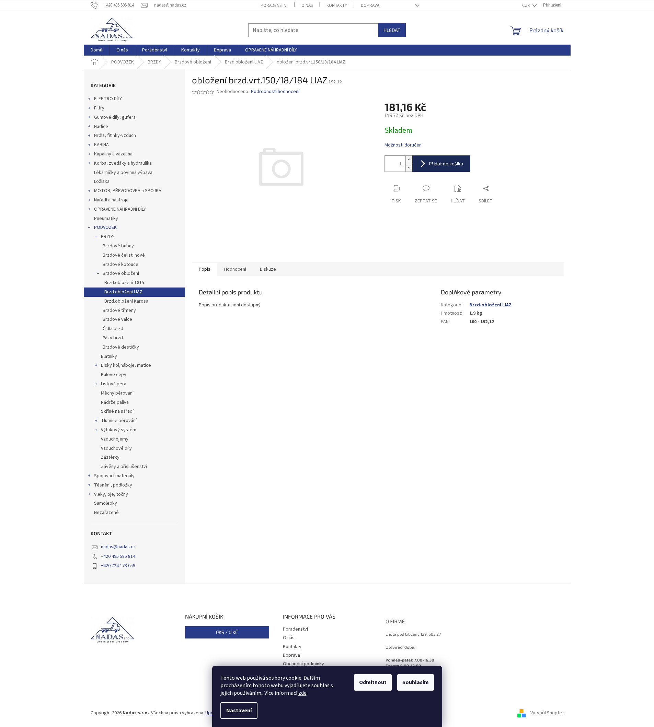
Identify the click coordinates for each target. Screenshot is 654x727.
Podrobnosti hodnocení (275, 92)
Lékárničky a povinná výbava (123, 172)
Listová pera (113, 383)
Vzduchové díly (116, 448)
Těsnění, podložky (113, 485)
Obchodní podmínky (303, 663)
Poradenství (274, 5)
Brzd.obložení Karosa (126, 301)
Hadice (101, 126)
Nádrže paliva (115, 402)
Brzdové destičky (121, 347)
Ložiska (102, 181)
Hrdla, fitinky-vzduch (115, 135)
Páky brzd (113, 338)
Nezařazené (106, 512)
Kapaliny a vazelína (113, 154)
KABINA (101, 144)
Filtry (99, 108)
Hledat (391, 30)
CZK (526, 5)
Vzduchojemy (114, 439)
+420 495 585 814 (118, 556)
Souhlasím (415, 682)
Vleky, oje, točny (111, 494)
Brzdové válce (117, 319)
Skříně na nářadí (117, 411)
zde (302, 693)
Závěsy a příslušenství (124, 466)
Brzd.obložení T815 (124, 282)
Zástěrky (110, 457)
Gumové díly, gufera (115, 117)
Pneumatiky (106, 218)
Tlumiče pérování (119, 420)
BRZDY (107, 236)
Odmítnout (373, 682)
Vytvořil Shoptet (547, 713)
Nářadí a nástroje (111, 200)
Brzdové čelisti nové (124, 255)
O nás (307, 5)
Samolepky (105, 503)
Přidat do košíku (446, 163)
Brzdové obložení (121, 273)
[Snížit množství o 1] (408, 168)
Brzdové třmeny (119, 310)
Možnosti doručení (404, 145)
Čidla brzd (113, 328)
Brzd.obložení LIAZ (123, 292)
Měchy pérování (117, 393)
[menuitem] (96, 50)
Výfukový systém (118, 429)
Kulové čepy (113, 374)
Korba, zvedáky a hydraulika (123, 163)
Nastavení (239, 710)
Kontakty (336, 5)
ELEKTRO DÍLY (108, 98)
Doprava (370, 5)
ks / (227, 632)
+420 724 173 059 (118, 565)
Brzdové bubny (118, 246)
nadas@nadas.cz (118, 546)
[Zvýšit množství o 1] (408, 160)
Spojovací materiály (114, 475)
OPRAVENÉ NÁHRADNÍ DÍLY (120, 209)
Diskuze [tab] (268, 269)
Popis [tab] (204, 269)
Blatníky (109, 356)
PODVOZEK (105, 227)
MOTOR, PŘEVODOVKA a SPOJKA (127, 190)
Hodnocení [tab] (235, 269)
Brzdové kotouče (120, 264)
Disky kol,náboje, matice (126, 365)
